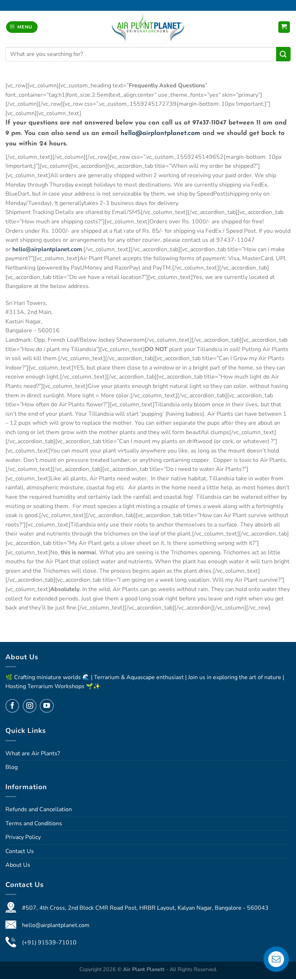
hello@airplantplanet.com (160, 133)
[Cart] (284, 27)
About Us (17, 865)
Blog (11, 767)
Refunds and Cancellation (38, 809)
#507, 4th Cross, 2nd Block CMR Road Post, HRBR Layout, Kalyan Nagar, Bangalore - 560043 (145, 908)
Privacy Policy (23, 837)
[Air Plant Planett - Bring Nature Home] (148, 27)
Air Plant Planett (144, 969)
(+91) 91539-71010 (49, 943)
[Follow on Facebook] (12, 706)
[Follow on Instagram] (29, 706)
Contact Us (19, 851)
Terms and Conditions (33, 823)
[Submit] (283, 54)
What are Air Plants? (32, 753)
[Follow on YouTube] (46, 706)
